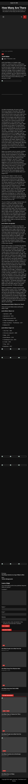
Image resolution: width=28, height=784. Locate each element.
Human (8, 710)
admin (5, 58)
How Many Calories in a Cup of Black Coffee (13, 574)
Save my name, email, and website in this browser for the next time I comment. (13, 622)
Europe (4, 750)
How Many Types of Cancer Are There (14, 705)
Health (4, 710)
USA (2, 54)
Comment (4, 589)
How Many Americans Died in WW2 (14, 679)
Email (3, 612)
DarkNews (20, 779)
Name (3, 607)
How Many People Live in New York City (14, 639)
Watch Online (24, 17)
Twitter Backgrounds (7, 578)
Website (4, 617)
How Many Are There (14, 7)
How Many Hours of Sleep (14, 764)
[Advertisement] (14, 34)
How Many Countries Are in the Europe (14, 744)
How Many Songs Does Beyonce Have (14, 659)
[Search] (21, 17)
